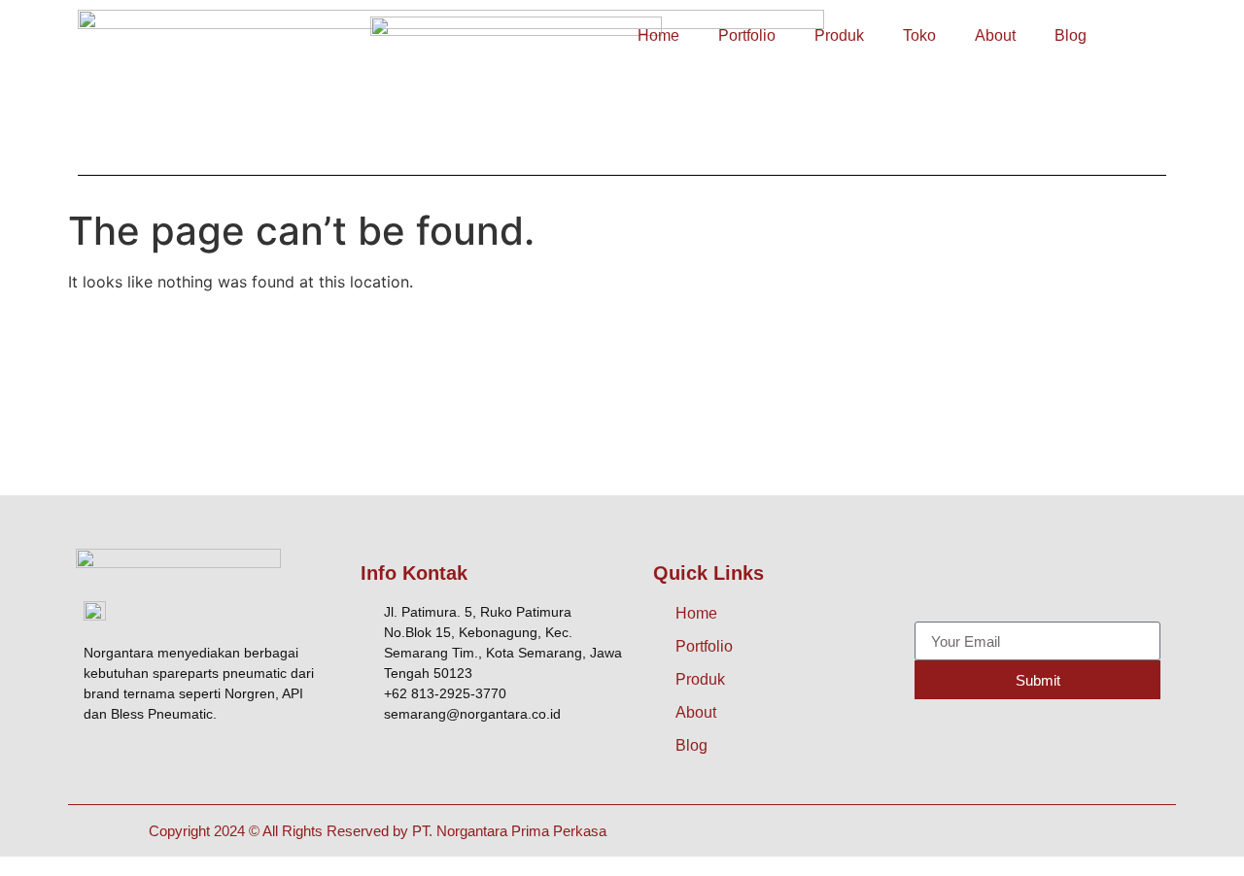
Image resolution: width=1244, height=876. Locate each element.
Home (658, 35)
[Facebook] (934, 582)
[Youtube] (1065, 582)
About (995, 35)
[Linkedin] (1108, 582)
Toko (919, 35)
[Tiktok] (1021, 582)
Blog (1070, 35)
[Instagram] (977, 582)
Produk (839, 35)
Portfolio (747, 35)
